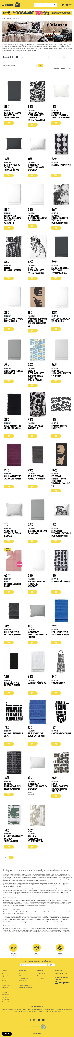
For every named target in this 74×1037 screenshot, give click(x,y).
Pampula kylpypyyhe (61, 165)
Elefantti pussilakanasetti (12, 269)
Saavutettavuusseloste (25, 990)
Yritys (3, 978)
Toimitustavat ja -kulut (25, 985)
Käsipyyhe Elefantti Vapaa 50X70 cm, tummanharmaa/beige (37, 322)
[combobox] (45, 5)
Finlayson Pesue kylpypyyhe (35, 426)
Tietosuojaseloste (37, 1035)
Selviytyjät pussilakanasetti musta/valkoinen (36, 270)
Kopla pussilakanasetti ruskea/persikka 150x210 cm (59, 787)
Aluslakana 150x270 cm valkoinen (13, 319)
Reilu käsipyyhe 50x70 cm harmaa (12, 633)
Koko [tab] (35, 57)
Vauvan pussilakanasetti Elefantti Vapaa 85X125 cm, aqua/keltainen (36, 375)
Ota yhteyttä (5, 994)
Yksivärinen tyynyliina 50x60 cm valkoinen (37, 786)
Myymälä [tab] (62, 57)
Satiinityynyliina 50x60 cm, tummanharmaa (12, 167)
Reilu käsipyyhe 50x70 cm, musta (12, 683)
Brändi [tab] (48, 57)
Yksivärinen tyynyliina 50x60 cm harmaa (37, 634)
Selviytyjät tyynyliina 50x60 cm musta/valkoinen (61, 533)
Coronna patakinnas (61, 733)
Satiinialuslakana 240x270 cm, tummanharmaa (12, 115)
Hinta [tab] (21, 57)
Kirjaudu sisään (41, 973)
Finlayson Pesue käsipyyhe (59, 426)
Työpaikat (4, 992)
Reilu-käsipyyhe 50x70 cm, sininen (36, 734)
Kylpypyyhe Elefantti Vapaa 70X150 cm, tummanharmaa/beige (60, 481)
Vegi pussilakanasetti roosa (12, 583)
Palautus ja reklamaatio (25, 987)
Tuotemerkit (10, 18)
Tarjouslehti (5, 976)
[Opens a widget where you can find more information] (7, 1034)
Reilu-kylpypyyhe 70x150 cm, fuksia (12, 477)
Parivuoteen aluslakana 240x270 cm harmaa (61, 373)
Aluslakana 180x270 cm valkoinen (60, 319)
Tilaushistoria (40, 978)
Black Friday (22, 973)
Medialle (4, 980)
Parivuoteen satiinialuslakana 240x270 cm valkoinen (12, 219)
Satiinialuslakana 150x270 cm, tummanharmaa (60, 270)
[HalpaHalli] (17, 4)
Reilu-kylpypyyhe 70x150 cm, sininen (60, 633)
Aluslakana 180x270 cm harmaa (37, 532)
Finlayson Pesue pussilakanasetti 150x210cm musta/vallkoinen (36, 116)
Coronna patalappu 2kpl (13, 734)
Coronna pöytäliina (37, 682)
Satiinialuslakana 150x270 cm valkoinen (36, 583)
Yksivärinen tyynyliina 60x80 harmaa (12, 533)
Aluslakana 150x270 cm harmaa (13, 371)
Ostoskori (39, 976)
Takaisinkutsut (6, 999)
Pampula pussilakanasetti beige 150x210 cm (36, 838)
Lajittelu (56, 68)
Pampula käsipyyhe (60, 581)
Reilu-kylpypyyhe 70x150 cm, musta (12, 426)
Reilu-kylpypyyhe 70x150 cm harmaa (36, 477)
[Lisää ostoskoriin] (8, 123)
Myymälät (4, 973)
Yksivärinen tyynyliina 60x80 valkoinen (36, 167)
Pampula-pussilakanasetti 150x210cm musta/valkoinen (59, 219)
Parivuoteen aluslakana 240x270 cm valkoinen (37, 218)
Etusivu (4, 18)
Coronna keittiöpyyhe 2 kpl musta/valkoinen (13, 786)
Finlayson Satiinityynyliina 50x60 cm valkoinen (60, 115)
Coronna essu (58, 682)
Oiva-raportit (5, 1002)
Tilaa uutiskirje (5, 997)
